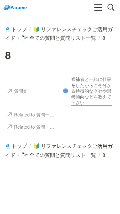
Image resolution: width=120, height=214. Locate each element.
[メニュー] (98, 7)
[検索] (111, 7)
